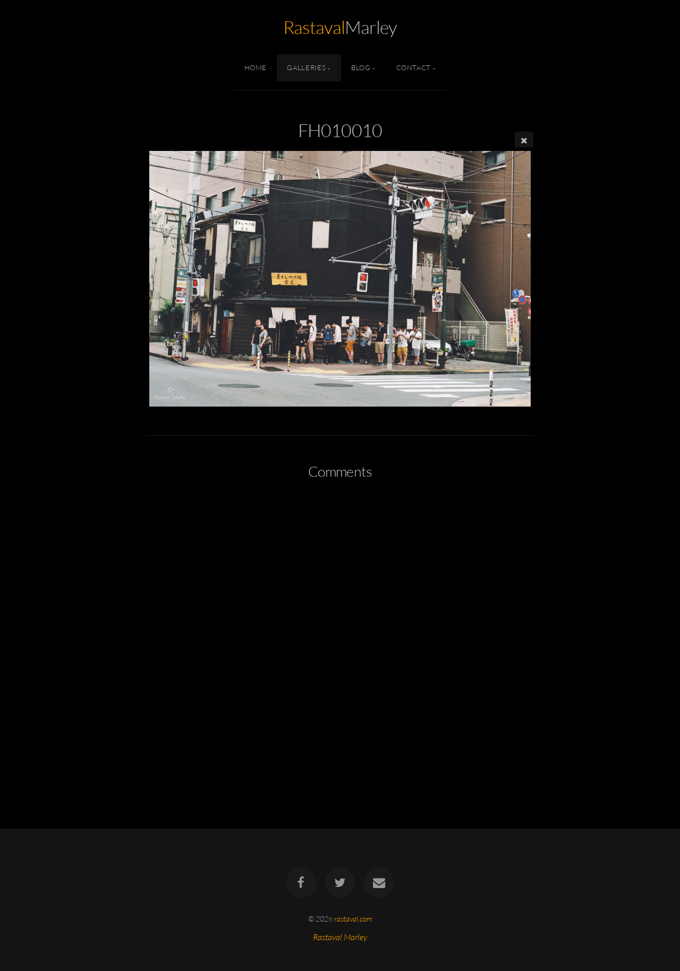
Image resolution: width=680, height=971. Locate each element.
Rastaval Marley (340, 937)
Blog (361, 67)
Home (255, 67)
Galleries (306, 67)
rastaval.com (353, 918)
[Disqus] (340, 629)
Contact (413, 67)
